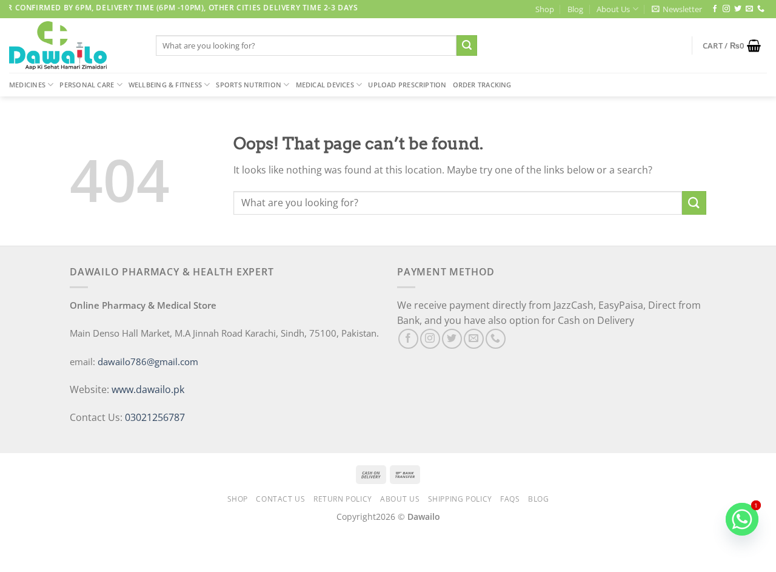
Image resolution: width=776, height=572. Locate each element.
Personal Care (86, 84)
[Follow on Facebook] (714, 9)
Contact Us (280, 499)
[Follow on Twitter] (737, 9)
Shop (544, 9)
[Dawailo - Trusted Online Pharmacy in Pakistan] (73, 45)
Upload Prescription (407, 84)
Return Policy (342, 499)
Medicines (27, 84)
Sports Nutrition (248, 84)
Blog (575, 9)
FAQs (510, 499)
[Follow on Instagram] (726, 9)
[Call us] (760, 9)
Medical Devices (325, 84)
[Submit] (467, 45)
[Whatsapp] (742, 519)
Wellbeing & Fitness (165, 84)
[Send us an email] (749, 9)
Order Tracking (482, 84)
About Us (613, 9)
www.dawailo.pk (146, 389)
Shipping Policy (460, 499)
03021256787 (155, 417)
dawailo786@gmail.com (148, 361)
